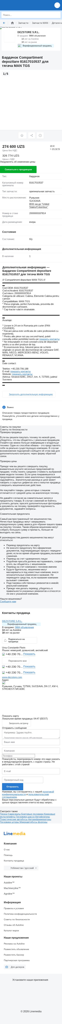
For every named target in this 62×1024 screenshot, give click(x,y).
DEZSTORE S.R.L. (12, 621)
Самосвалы (14, 814)
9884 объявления (24, 627)
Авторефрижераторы (39, 819)
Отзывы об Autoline (14, 925)
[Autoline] (12, 23)
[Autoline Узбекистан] (20, 5)
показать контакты (49, 339)
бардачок (34, 176)
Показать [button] (29, 654)
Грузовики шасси (25, 816)
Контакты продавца (14, 860)
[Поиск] (57, 15)
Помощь (8, 855)
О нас (7, 849)
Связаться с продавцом (18, 169)
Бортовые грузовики (32, 814)
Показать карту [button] (10, 716)
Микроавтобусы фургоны (33, 822)
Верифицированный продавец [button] (21, 624)
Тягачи (4, 814)
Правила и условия (14, 908)
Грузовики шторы (10, 822)
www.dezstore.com (12, 677)
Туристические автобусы (14, 819)
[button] (57, 5)
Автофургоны (42, 816)
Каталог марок (11, 930)
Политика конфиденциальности (20, 914)
